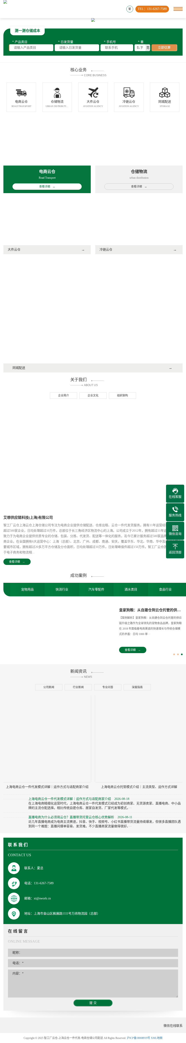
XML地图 (156, 1038)
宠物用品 (27, 589)
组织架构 (122, 395)
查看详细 (17, 561)
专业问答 (107, 687)
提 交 (93, 1003)
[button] (174, 654)
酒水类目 (131, 589)
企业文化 (93, 395)
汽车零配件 (96, 589)
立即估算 (164, 47)
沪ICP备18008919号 (138, 1038)
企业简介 (63, 395)
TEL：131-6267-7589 (152, 9)
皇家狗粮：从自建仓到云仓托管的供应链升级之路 (151, 610)
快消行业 (62, 589)
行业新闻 (78, 687)
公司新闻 (48, 687)
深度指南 (137, 687)
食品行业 (165, 589)
